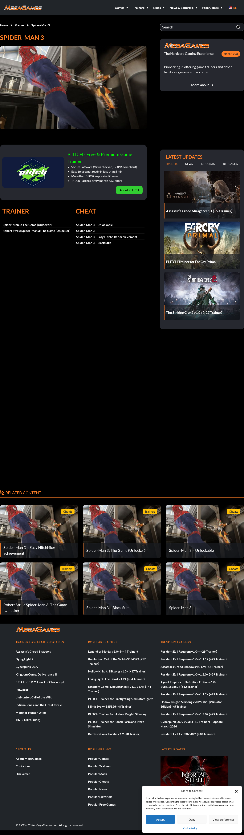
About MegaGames (29, 758)
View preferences (223, 819)
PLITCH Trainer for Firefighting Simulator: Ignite (120, 699)
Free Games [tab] (230, 163)
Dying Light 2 (24, 659)
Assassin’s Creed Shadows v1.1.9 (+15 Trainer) (192, 666)
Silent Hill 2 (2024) (28, 720)
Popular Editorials (100, 797)
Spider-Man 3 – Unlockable (94, 225)
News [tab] (189, 163)
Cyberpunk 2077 (27, 666)
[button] (236, 791)
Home (4, 25)
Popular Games (98, 758)
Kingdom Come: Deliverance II (36, 674)
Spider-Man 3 (40, 25)
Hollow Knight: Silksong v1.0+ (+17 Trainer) (117, 671)
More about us (202, 85)
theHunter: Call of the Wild (34, 697)
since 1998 (231, 53)
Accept (160, 819)
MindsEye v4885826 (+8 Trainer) (110, 706)
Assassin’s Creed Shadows (33, 651)
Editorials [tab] (207, 163)
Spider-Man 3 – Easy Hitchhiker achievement (106, 237)
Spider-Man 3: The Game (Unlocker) (27, 225)
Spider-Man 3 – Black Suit (93, 242)
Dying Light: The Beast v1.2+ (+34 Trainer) (116, 679)
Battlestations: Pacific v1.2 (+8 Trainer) (114, 734)
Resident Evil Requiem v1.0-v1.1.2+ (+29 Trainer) (194, 694)
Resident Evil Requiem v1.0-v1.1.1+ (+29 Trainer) (194, 659)
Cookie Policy (190, 828)
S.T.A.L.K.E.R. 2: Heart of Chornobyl (40, 682)
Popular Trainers (99, 766)
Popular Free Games (102, 804)
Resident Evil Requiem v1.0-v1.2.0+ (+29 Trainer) (194, 674)
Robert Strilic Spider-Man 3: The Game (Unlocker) (36, 230)
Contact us (23, 766)
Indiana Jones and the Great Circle (39, 705)
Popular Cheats (98, 781)
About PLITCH (129, 190)
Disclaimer (23, 774)
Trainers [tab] (171, 163)
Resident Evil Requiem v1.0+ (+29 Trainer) (189, 651)
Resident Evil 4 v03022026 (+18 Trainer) (188, 734)
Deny (192, 819)
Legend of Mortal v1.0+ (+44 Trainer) (113, 651)
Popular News (97, 789)
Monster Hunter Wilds (31, 712)
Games (19, 25)
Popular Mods (97, 774)
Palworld (22, 689)
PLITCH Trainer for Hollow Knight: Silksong (117, 714)
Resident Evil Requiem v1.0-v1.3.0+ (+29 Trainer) (194, 714)
